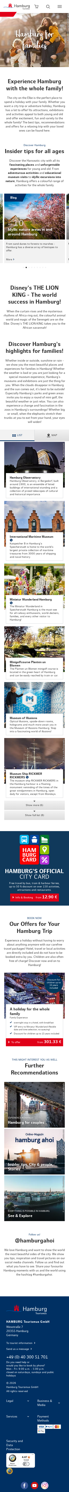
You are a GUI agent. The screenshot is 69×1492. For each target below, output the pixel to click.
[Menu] (33, 1455)
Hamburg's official (34, 885)
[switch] (26, 1464)
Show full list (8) (34, 815)
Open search (48, 6)
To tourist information (19, 1343)
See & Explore (34, 1198)
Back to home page (34, 1309)
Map (54, 435)
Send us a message (18, 1349)
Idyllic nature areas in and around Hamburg (34, 228)
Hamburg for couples (34, 1105)
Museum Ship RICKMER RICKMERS (34, 768)
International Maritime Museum (34, 531)
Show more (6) (34, 805)
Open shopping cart (36, 6)
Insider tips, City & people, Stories (34, 1151)
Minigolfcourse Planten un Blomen (34, 652)
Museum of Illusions (34, 708)
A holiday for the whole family (34, 1009)
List (19, 435)
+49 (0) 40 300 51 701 (27, 1357)
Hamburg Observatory (34, 470)
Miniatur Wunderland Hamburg (34, 593)
